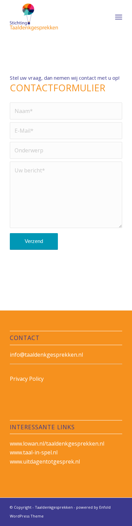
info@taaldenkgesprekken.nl (46, 354)
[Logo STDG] (55, 17)
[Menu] (118, 17)
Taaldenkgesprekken (54, 507)
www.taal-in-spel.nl (34, 452)
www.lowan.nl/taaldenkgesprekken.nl (57, 443)
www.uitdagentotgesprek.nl (45, 461)
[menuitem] (118, 17)
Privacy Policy (27, 378)
